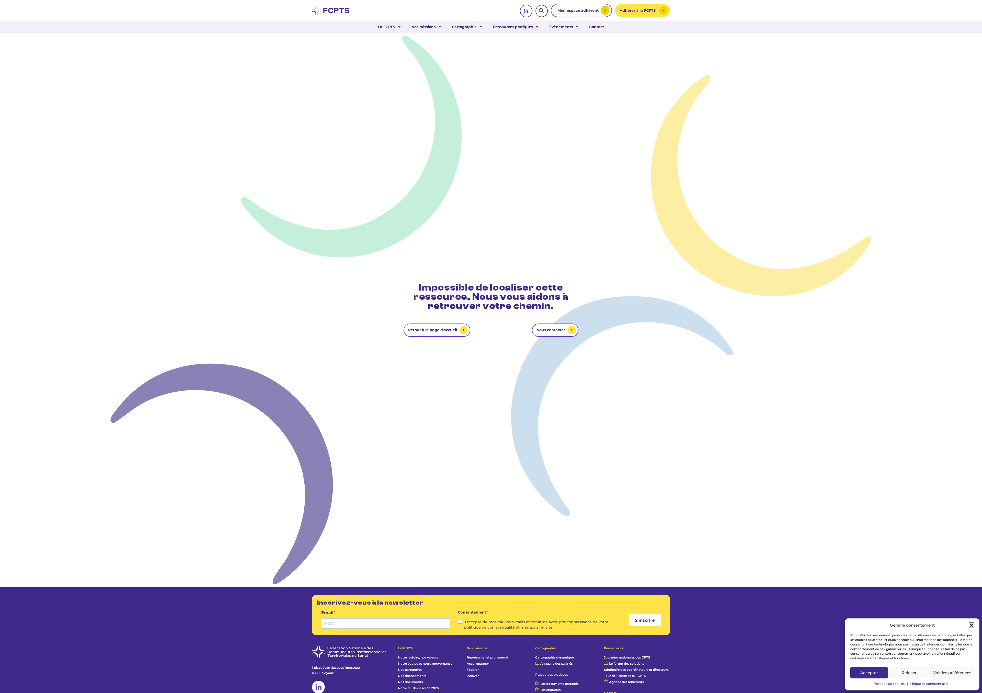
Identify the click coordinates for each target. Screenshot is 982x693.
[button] (971, 625)
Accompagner (478, 663)
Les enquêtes (550, 690)
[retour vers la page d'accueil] (330, 10)
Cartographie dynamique (554, 657)
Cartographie (464, 27)
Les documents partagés (559, 684)
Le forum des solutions (626, 663)
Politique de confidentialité (927, 684)
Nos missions (423, 27)
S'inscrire (645, 620)
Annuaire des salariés (556, 663)
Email (327, 613)
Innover (473, 676)
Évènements (561, 27)
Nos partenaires (410, 670)
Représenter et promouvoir (488, 657)
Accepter (869, 672)
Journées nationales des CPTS (627, 657)
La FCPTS (386, 27)
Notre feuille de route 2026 (418, 688)
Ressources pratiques (513, 27)
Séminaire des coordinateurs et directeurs (636, 670)
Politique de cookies (889, 684)
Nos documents (410, 682)
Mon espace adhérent (578, 10)
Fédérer (473, 670)
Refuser (909, 672)
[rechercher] (541, 11)
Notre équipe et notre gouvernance (425, 663)
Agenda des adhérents (626, 682)
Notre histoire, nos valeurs (418, 657)
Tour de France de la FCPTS (625, 676)
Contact (596, 27)
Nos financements (412, 676)
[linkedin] (526, 11)
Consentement (472, 612)
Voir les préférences (952, 672)
